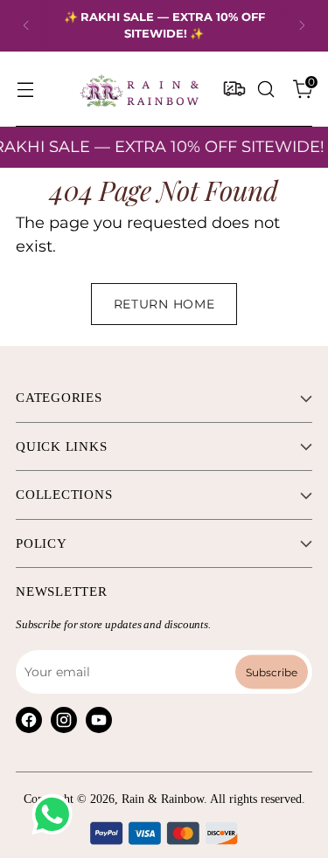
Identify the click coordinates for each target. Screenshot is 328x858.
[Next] (302, 26)
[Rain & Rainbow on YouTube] (99, 720)
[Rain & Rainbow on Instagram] (64, 720)
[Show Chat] (56, 814)
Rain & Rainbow (163, 799)
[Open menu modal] (25, 89)
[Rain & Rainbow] (139, 89)
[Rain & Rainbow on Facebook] (29, 720)
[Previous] (26, 26)
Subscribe (271, 672)
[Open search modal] (265, 89)
